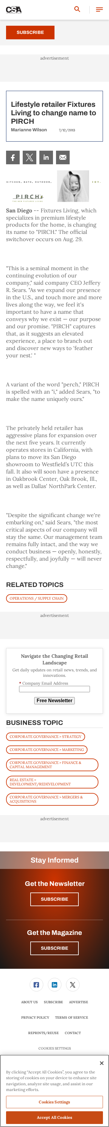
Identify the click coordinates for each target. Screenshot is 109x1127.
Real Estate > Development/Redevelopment (40, 782)
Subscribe (30, 32)
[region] (54, 1091)
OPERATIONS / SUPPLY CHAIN (37, 598)
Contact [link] (73, 1033)
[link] (13, 157)
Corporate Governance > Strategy (45, 736)
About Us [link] (29, 1002)
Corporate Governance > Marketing (47, 749)
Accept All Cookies (54, 1117)
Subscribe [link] (53, 1002)
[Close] (101, 1063)
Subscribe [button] (54, 899)
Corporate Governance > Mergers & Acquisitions (46, 799)
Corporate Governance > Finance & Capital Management (45, 764)
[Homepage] (14, 10)
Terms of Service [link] (71, 1017)
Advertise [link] (78, 1002)
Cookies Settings (54, 1048)
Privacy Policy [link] (35, 1017)
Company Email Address (43, 683)
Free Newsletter (54, 700)
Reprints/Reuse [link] (43, 1033)
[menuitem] (13, 157)
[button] (99, 10)
